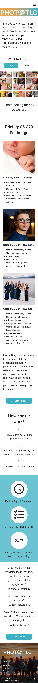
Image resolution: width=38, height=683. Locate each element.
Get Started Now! (19, 401)
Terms (5, 671)
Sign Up (26, 65)
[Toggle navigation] (34, 4)
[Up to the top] (34, 679)
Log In (11, 65)
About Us (6, 665)
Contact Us (6, 668)
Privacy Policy (7, 678)
